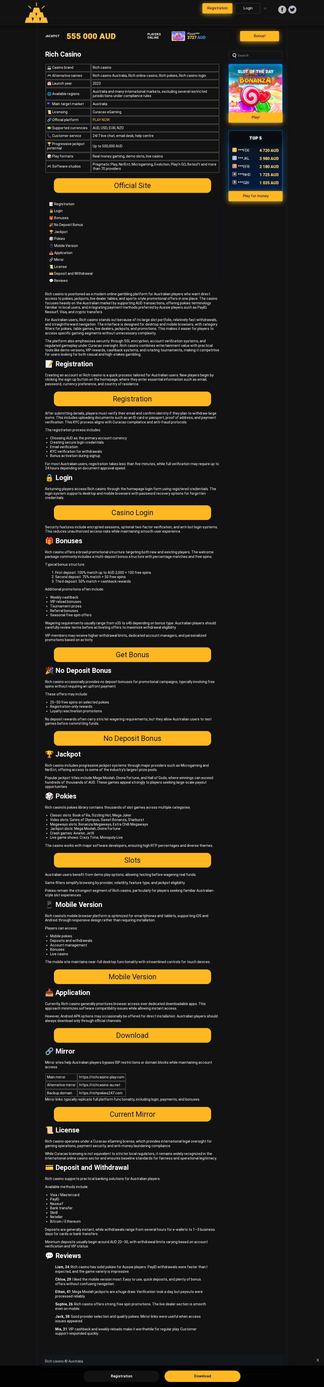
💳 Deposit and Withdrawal (71, 273)
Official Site (132, 185)
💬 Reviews (58, 281)
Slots (132, 860)
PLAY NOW (101, 120)
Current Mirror (132, 1114)
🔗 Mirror (56, 260)
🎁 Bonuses (59, 218)
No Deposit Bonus (132, 738)
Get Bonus (132, 654)
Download (132, 1035)
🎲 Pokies (57, 239)
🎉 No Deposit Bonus (66, 225)
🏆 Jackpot (58, 232)
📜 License (58, 267)
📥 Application (60, 253)
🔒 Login (56, 211)
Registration (132, 399)
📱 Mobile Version (63, 246)
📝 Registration (61, 204)
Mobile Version (132, 976)
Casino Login (132, 512)
